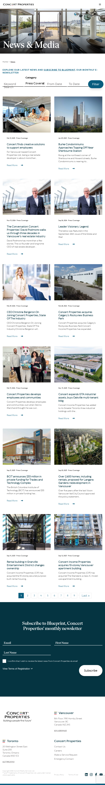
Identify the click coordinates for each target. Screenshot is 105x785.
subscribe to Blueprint (59, 69)
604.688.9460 (60, 730)
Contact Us (59, 746)
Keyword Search (10, 85)
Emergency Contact (64, 758)
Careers (58, 750)
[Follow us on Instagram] (91, 774)
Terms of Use (73, 775)
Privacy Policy (59, 775)
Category (30, 77)
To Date (74, 83)
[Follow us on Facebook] (96, 774)
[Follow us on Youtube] (100, 774)
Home (5, 61)
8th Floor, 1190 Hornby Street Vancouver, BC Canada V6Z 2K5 (68, 721)
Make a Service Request (65, 754)
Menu (99, 4)
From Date (54, 83)
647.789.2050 (8, 762)
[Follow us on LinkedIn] (86, 774)
